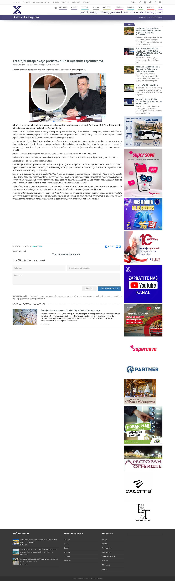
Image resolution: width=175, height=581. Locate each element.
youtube (144, 2)
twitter (150, 2)
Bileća (66, 544)
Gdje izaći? (116, 12)
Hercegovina (37, 246)
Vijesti (83, 12)
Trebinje (67, 539)
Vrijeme (127, 12)
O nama (105, 561)
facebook (155, 2)
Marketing (106, 565)
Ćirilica (133, 2)
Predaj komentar (109, 289)
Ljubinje (67, 556)
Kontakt (105, 569)
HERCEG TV (143, 18)
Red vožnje (106, 552)
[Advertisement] (67, 40)
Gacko (66, 548)
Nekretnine (138, 12)
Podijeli (111, 246)
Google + (139, 2)
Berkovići (67, 561)
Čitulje (150, 12)
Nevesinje (67, 552)
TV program (103, 12)
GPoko (158, 12)
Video (92, 12)
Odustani (89, 289)
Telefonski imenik (108, 556)
